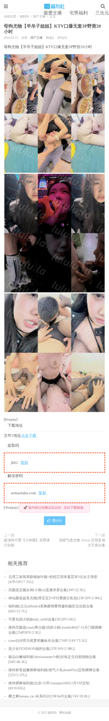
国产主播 (36, 37)
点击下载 (28, 436)
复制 (24, 463)
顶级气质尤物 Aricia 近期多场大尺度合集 (82, 542)
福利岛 (54, 6)
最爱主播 (53, 12)
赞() (57, 521)
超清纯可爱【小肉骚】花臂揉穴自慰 (27, 542)
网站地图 (65, 712)
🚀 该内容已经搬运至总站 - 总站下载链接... (54, 507)
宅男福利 (78, 12)
